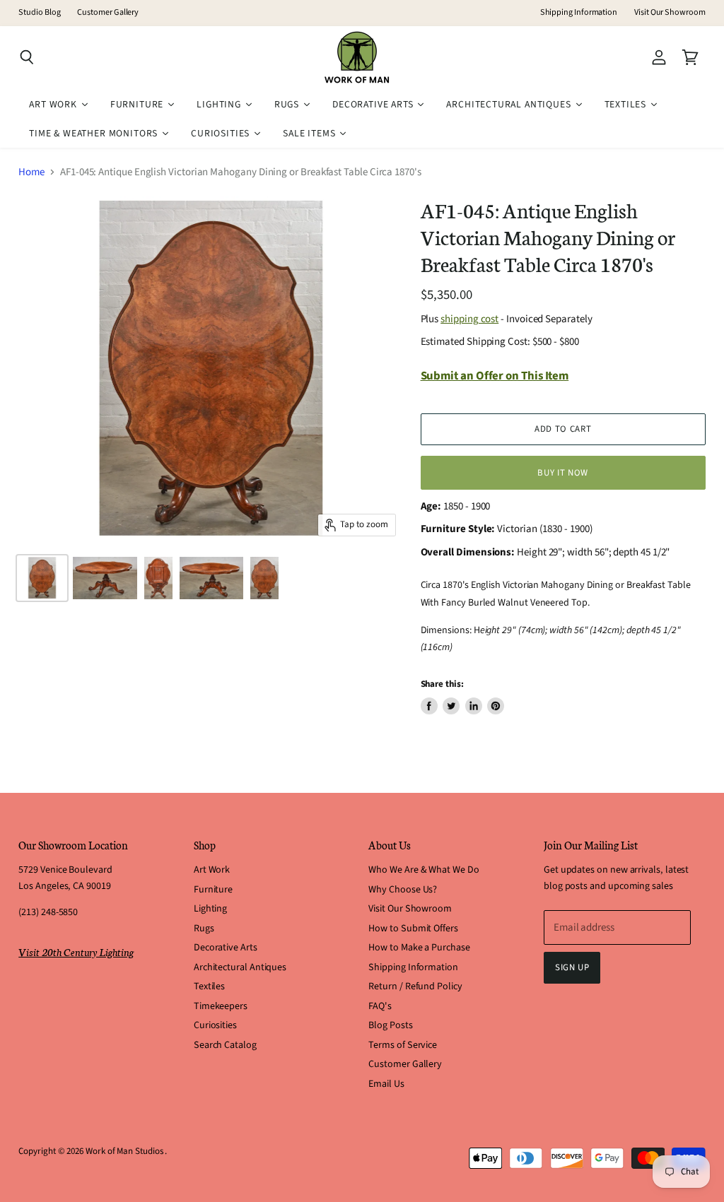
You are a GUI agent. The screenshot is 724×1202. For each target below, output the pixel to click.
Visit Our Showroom (670, 13)
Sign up (572, 967)
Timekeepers (220, 1006)
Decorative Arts (225, 948)
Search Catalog (225, 1045)
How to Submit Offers (413, 928)
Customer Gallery (108, 13)
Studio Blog (39, 13)
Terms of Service (402, 1045)
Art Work (212, 870)
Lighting (210, 909)
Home (31, 172)
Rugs (204, 928)
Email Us (386, 1084)
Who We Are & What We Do (423, 870)
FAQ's (380, 1006)
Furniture (213, 890)
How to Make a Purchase (418, 948)
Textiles (209, 986)
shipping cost (469, 319)
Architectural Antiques (240, 967)
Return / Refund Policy (415, 986)
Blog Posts (390, 1025)
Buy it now (562, 472)
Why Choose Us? (402, 890)
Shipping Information (579, 13)
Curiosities (215, 1025)
